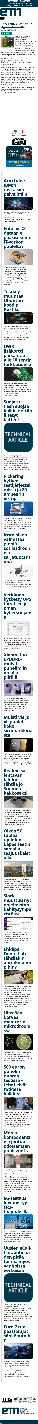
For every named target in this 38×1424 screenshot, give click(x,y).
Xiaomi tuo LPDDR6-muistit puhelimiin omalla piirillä (15, 666)
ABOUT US (18, 5)
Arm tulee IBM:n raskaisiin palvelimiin (15, 187)
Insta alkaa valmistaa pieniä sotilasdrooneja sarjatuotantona (17, 548)
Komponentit (6, 33)
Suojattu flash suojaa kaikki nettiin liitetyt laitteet (18, 411)
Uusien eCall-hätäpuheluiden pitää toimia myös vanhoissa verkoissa (17, 1259)
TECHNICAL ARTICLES (14, 3)
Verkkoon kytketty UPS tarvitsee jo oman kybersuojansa (18, 606)
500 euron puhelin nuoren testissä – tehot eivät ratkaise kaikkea (15, 1080)
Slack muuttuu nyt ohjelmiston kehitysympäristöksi (17, 905)
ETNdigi (8, 5)
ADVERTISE (13, 1)
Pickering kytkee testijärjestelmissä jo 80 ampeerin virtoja (17, 487)
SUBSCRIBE (25, 1)
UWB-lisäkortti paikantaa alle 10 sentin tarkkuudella (18, 355)
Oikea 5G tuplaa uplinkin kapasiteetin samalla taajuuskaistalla (17, 844)
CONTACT (29, 5)
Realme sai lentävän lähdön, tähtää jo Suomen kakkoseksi (15, 781)
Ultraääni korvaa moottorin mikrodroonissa (17, 1022)
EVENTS (29, 3)
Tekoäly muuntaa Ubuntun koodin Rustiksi (13, 300)
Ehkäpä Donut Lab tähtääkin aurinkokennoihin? (17, 958)
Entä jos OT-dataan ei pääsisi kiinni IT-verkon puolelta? (17, 237)
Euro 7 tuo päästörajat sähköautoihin (18, 1333)
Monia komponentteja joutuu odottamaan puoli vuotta (17, 1142)
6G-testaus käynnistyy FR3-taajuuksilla (16, 1204)
